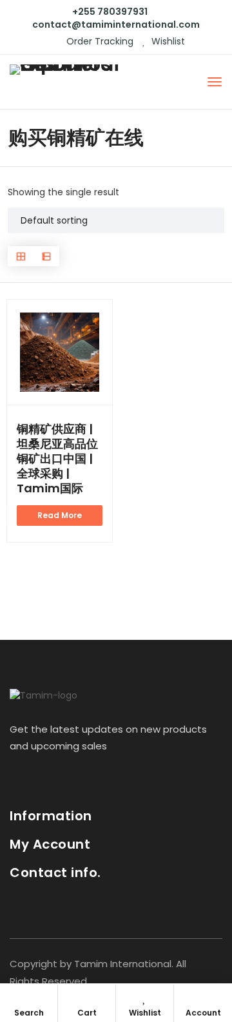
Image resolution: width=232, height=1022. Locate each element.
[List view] (46, 256)
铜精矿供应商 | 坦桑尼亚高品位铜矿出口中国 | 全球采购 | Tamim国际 (57, 458)
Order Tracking (98, 41)
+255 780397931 (110, 11)
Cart (87, 1012)
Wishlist (167, 41)
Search (29, 1012)
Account (203, 1012)
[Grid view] (21, 256)
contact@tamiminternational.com (116, 24)
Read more (59, 515)
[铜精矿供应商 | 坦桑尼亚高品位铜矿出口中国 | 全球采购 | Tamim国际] (59, 352)
